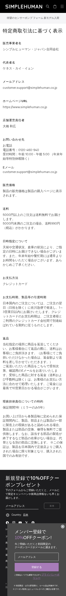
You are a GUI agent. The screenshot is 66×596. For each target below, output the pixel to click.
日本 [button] (25, 514)
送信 (52, 506)
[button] (47, 6)
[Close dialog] (63, 526)
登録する (37, 567)
